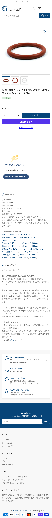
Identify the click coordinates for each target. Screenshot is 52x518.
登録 (46, 421)
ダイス (4, 461)
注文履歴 (5, 440)
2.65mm (13, 240)
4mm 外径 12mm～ (10, 252)
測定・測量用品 (8, 464)
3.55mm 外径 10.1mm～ (12, 249)
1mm (4, 234)
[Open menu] (47, 8)
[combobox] (26, 15)
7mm (26, 258)
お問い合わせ (7, 443)
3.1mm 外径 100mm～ (31, 243)
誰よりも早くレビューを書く (16, 176)
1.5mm (11, 234)
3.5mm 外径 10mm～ (10, 246)
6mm (20, 258)
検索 (46, 15)
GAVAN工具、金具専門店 (22, 511)
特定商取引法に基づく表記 (13, 483)
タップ (4, 458)
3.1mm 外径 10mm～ (10, 243)
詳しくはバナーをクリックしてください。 (25, 383)
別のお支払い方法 (26, 128)
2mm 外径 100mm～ (27, 237)
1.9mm (27, 234)
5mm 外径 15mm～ (10, 255)
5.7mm (12, 258)
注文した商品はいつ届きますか (14, 476)
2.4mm (4, 240)
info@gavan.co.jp (16, 371)
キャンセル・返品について (13, 480)
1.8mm (19, 234)
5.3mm (4, 258)
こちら (12, 340)
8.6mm (33, 258)
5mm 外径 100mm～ (28, 255)
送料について (7, 446)
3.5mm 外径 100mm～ (31, 246)
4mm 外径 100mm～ (28, 252)
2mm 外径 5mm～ (9, 237)
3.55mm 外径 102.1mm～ (34, 249)
